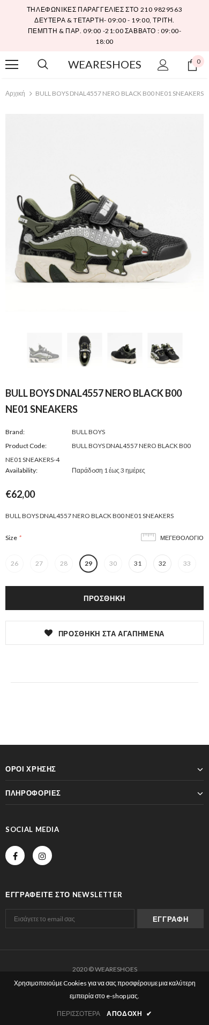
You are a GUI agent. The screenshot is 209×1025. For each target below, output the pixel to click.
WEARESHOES (104, 64)
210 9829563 (161, 9)
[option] (104, 213)
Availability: (21, 470)
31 (137, 563)
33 (187, 563)
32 (162, 563)
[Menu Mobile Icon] (11, 64)
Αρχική (15, 93)
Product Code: (26, 446)
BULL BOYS (88, 432)
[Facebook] (15, 855)
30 (113, 563)
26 (14, 563)
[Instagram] (42, 855)
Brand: (15, 432)
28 (64, 563)
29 (88, 563)
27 (39, 563)
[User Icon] (163, 65)
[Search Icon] (43, 64)
